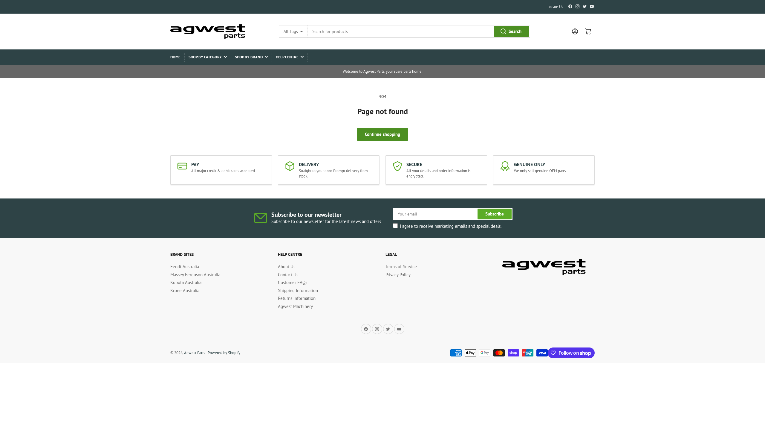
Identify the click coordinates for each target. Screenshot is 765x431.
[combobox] (419, 31)
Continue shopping (382, 134)
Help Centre (287, 57)
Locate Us (555, 6)
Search (515, 31)
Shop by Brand (249, 57)
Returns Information (297, 298)
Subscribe (494, 214)
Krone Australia (184, 290)
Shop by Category (205, 57)
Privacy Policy (398, 274)
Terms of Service (401, 266)
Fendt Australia (184, 266)
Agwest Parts (194, 352)
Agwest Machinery (295, 306)
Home (175, 57)
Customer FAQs (292, 282)
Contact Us (288, 274)
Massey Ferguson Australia (195, 274)
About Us (286, 266)
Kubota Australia (185, 282)
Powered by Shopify (224, 352)
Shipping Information (298, 290)
